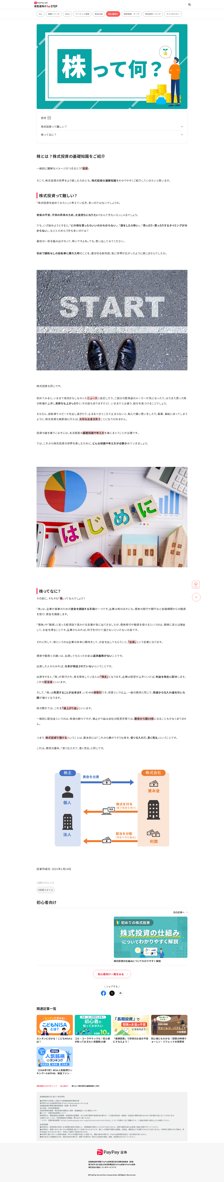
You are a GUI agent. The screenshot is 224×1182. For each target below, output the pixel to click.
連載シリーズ (54, 13)
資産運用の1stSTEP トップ (47, 1086)
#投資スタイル (45, 889)
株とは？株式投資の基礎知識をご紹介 (86, 1086)
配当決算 (99, 13)
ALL (40, 13)
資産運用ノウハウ (153, 13)
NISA (67, 13)
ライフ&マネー (173, 13)
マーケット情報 (82, 13)
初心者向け (113, 13)
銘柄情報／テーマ (131, 13)
